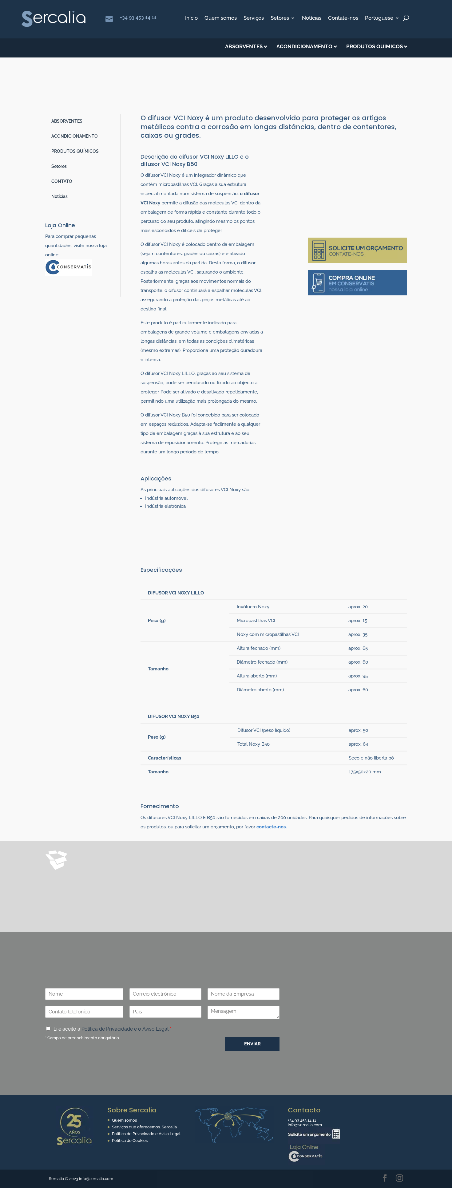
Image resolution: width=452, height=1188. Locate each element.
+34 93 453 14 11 (138, 17)
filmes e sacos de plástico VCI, (205, 900)
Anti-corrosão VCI (177, 100)
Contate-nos (343, 18)
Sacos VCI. (115, 885)
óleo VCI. (80, 909)
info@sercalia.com (305, 1125)
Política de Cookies (130, 1140)
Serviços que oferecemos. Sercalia (144, 1127)
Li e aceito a (112, 1029)
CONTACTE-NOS (337, 935)
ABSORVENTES (66, 121)
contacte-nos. (271, 827)
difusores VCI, (120, 876)
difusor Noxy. (248, 876)
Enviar (252, 1044)
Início (191, 18)
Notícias (311, 18)
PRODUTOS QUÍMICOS (75, 151)
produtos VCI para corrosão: (133, 900)
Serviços (254, 18)
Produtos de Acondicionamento (120, 100)
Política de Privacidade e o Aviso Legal (125, 1029)
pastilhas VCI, (215, 876)
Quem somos (220, 18)
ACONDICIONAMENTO (74, 136)
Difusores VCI (214, 100)
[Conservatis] (306, 1163)
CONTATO (61, 181)
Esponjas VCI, (86, 885)
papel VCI (255, 900)
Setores (280, 18)
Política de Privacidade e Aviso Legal (146, 1133)
